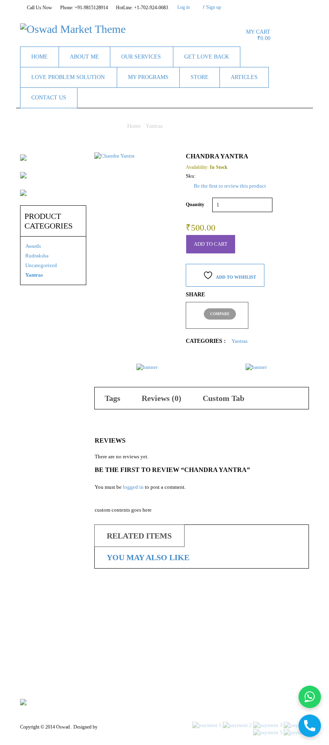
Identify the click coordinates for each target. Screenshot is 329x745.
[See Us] (274, 7)
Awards (33, 246)
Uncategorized (41, 265)
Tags (112, 398)
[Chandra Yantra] (134, 192)
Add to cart (210, 244)
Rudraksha (37, 256)
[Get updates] (294, 7)
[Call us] (310, 726)
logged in (133, 487)
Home (134, 126)
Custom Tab (223, 398)
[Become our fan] (254, 7)
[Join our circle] (284, 7)
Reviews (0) (161, 398)
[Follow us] (264, 7)
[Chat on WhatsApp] (310, 697)
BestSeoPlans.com (116, 727)
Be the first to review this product (230, 186)
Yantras (154, 126)
